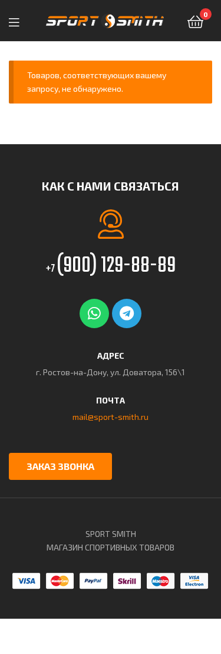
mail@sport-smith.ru (110, 417)
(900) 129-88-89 (111, 266)
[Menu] (18, 20)
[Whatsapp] (94, 313)
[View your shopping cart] (195, 20)
